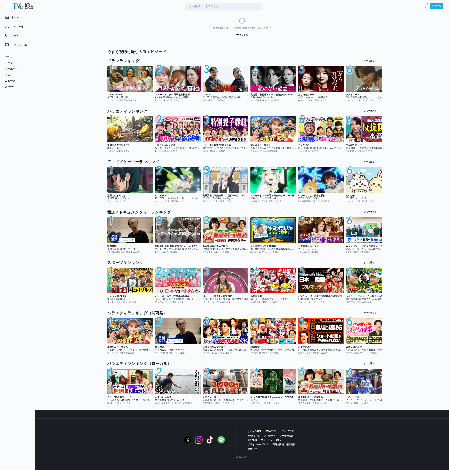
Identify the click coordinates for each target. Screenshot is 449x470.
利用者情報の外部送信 (283, 444)
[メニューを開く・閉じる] (425, 6)
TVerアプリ (272, 431)
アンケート (270, 435)
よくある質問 (254, 431)
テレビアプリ (289, 431)
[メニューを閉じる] (7, 6)
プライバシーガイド (258, 444)
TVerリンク (254, 435)
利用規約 (252, 440)
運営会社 (252, 448)
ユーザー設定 (286, 435)
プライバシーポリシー (272, 440)
